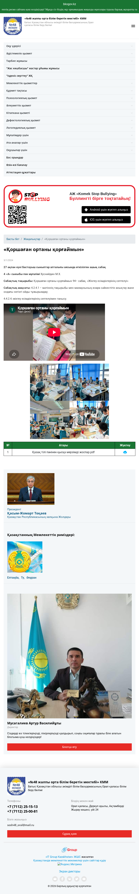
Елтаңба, (13, 577)
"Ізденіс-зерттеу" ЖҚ (19, 75)
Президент (14, 509)
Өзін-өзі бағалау (16, 165)
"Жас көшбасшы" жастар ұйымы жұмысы (32, 68)
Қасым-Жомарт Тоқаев (26, 513)
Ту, (23, 577)
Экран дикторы (69, 871)
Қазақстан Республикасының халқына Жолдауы (39, 517)
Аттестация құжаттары (20, 172)
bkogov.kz (69, 4)
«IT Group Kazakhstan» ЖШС (63, 856)
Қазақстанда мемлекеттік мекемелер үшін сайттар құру (69, 860)
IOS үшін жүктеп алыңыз (106, 219)
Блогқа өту (69, 747)
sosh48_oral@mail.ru (20, 825)
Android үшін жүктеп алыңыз (109, 209)
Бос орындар (14, 157)
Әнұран (31, 577)
